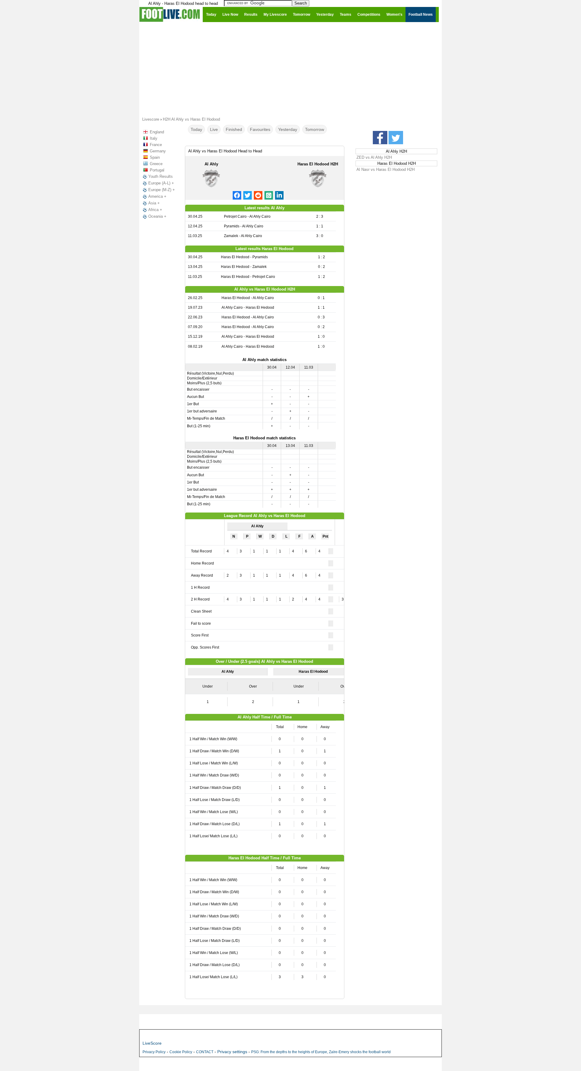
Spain (155, 157)
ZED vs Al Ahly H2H (374, 157)
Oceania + (157, 216)
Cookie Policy (180, 1052)
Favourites (260, 129)
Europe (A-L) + (161, 183)
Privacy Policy (154, 1052)
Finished (234, 129)
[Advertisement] (290, 69)
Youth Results (160, 176)
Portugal (157, 170)
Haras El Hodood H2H (317, 164)
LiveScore (152, 1043)
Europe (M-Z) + (161, 189)
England (157, 132)
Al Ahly (211, 164)
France (156, 144)
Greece (156, 163)
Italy (153, 138)
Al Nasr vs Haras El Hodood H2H (385, 169)
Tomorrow (314, 129)
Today (196, 129)
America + (157, 196)
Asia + (154, 203)
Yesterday (287, 129)
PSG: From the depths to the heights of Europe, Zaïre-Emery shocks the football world (321, 1052)
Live (214, 129)
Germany (158, 151)
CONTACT (204, 1052)
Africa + (155, 209)
